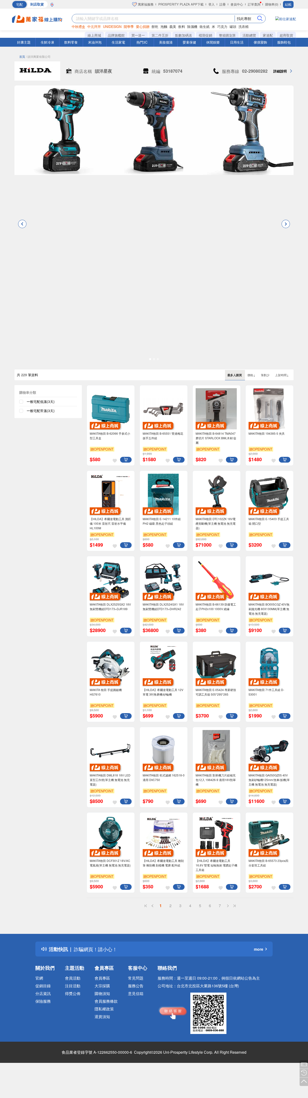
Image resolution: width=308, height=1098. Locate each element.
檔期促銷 (205, 35)
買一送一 (138, 35)
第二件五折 (160, 35)
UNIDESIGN (112, 26)
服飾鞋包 (284, 42)
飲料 (181, 26)
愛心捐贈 (142, 26)
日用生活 (237, 42)
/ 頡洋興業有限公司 (38, 56)
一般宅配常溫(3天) (41, 410)
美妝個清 (166, 42)
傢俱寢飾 (260, 42)
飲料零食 (71, 42)
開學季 (129, 26)
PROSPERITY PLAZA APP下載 (181, 4)
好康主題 (24, 42)
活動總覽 (249, 35)
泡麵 (163, 26)
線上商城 (94, 35)
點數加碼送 (183, 35)
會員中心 (237, 4)
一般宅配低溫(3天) (41, 401)
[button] (22, 224)
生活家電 (118, 42)
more (258, 949)
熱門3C (142, 42)
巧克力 (222, 26)
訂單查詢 (254, 4)
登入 (211, 4)
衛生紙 (204, 26)
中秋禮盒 (78, 26)
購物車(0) (271, 4)
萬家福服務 (145, 4)
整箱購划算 (227, 35)
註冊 (222, 4)
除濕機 (192, 26)
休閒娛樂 (213, 42)
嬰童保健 (189, 42)
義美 (172, 26)
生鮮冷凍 (47, 42)
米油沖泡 (95, 42)
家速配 (268, 35)
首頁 (22, 56)
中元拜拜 (94, 26)
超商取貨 (286, 35)
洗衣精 (243, 26)
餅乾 (155, 26)
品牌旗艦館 (116, 35)
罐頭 (233, 26)
